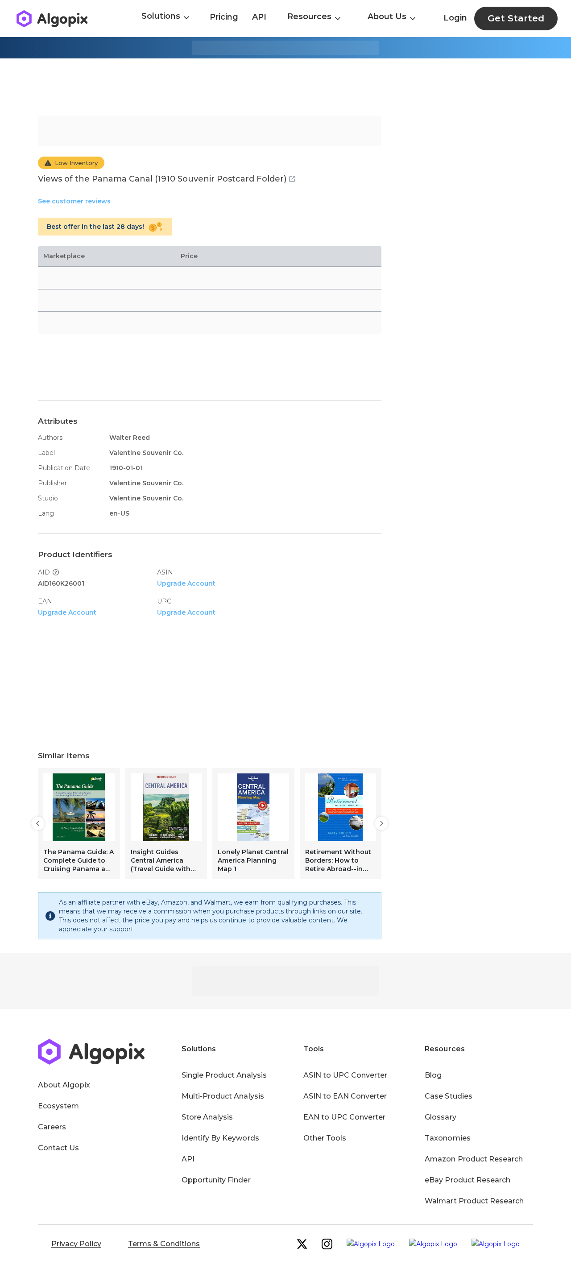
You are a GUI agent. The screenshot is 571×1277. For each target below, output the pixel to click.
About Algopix (64, 1085)
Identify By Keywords (220, 1138)
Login (455, 18)
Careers (52, 1127)
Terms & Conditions (164, 1244)
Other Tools (324, 1138)
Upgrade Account (186, 583)
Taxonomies (447, 1138)
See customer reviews (74, 201)
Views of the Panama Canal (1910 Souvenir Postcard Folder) (162, 179)
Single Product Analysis (224, 1075)
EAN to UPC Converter (344, 1117)
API (259, 17)
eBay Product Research (467, 1180)
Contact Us (58, 1148)
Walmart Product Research (474, 1201)
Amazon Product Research (474, 1159)
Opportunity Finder (216, 1180)
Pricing (224, 17)
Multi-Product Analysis (223, 1096)
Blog (433, 1075)
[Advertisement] (285, 87)
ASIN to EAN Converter (345, 1096)
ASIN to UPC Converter (345, 1075)
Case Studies (448, 1096)
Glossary (440, 1117)
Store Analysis (207, 1117)
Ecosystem (58, 1106)
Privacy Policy (76, 1244)
